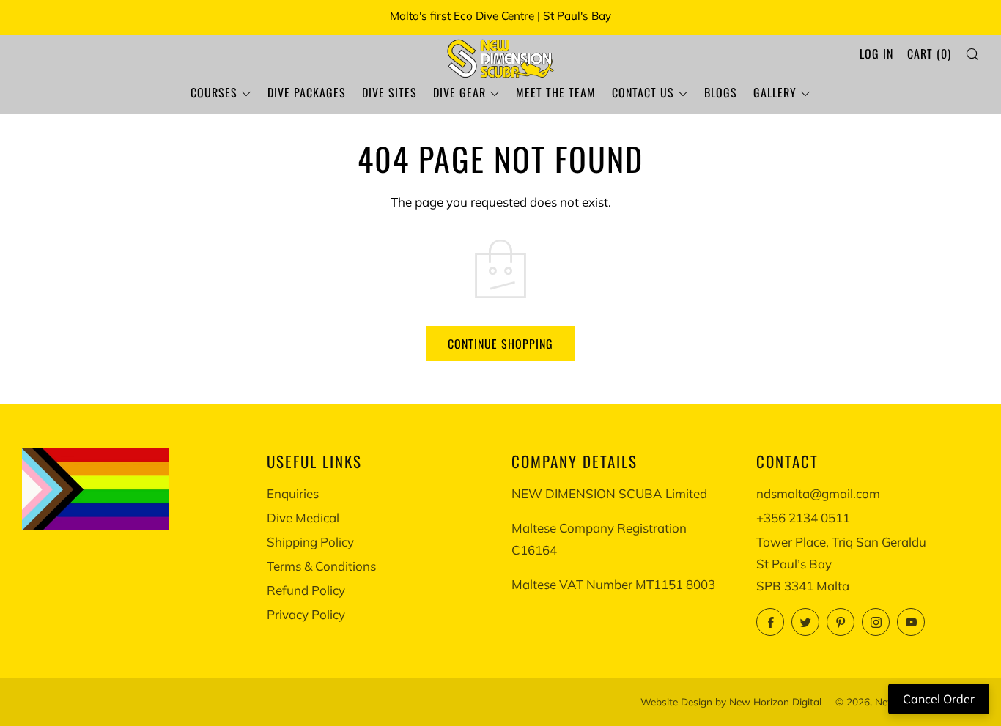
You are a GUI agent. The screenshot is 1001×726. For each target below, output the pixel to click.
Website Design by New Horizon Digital (730, 701)
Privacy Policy (306, 614)
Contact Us (643, 92)
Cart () (929, 53)
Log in (876, 53)
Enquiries (293, 493)
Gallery (775, 92)
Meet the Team (556, 92)
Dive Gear (459, 92)
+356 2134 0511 (803, 517)
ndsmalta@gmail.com (818, 493)
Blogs (720, 92)
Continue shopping (500, 343)
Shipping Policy (310, 541)
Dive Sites (389, 92)
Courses (214, 92)
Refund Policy (306, 590)
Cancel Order (939, 699)
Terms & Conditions (321, 566)
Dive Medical (303, 517)
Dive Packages (306, 92)
